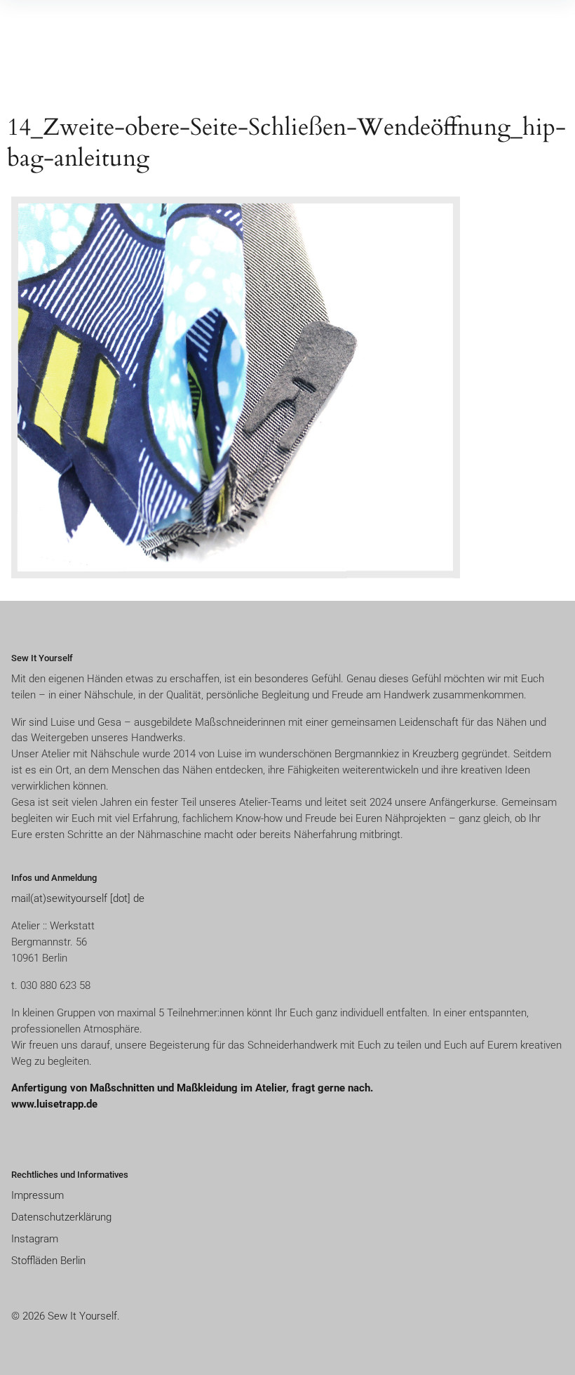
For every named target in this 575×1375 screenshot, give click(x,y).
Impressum (37, 1195)
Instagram (34, 1239)
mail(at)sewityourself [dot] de (77, 898)
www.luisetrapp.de (54, 1104)
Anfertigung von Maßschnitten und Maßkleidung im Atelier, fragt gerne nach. (193, 1088)
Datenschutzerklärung (61, 1217)
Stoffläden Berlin (48, 1260)
